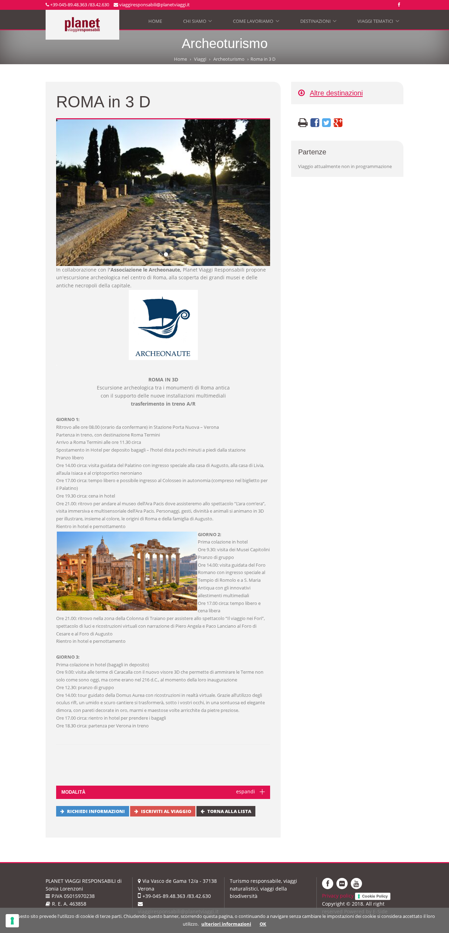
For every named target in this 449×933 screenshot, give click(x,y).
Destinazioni (317, 22)
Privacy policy (338, 895)
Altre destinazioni (336, 93)
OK (263, 924)
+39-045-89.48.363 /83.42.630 (79, 4)
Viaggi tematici (377, 22)
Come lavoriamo (255, 22)
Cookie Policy (375, 896)
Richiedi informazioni (96, 811)
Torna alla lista (229, 811)
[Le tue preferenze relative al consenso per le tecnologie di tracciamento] (12, 920)
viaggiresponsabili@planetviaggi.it (154, 4)
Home (155, 21)
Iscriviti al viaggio (166, 811)
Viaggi (200, 59)
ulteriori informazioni (226, 924)
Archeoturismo (228, 59)
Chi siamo (197, 22)
